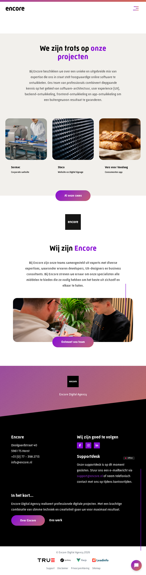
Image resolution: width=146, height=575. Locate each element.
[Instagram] (88, 445)
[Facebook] (80, 445)
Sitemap (96, 568)
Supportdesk (88, 456)
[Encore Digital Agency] (15, 8)
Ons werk (55, 520)
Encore (17, 437)
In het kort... (22, 495)
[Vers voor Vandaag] (120, 138)
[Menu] (135, 8)
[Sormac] (26, 138)
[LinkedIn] (97, 445)
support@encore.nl (90, 476)
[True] (46, 560)
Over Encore (28, 520)
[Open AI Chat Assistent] (136, 565)
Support (50, 568)
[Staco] (73, 138)
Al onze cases (73, 195)
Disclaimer (62, 568)
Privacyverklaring (80, 568)
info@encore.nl (21, 462)
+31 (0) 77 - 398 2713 (25, 456)
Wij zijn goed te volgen (97, 437)
